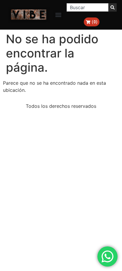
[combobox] (87, 7)
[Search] (112, 7)
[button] (58, 15)
